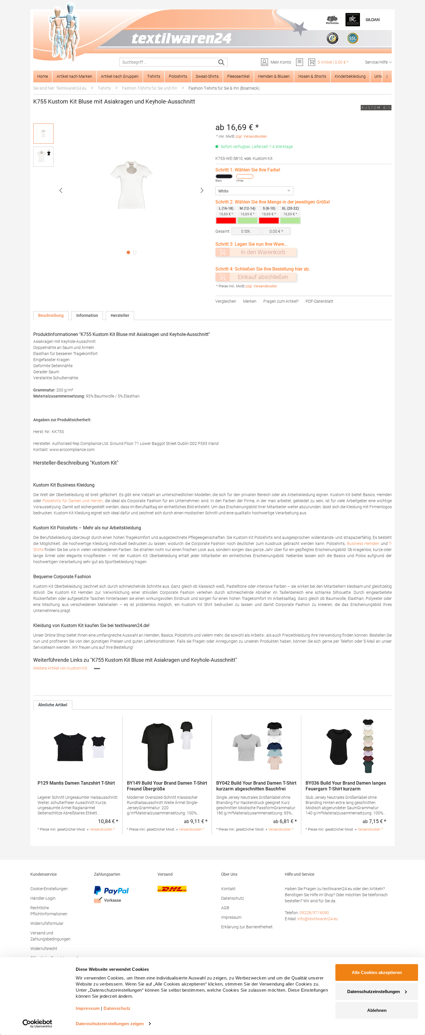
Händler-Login (43, 898)
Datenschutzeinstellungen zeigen (110, 1023)
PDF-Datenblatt (319, 301)
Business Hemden (363, 543)
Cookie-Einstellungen (49, 888)
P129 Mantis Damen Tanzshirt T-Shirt (76, 783)
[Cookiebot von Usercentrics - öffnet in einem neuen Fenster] (37, 1023)
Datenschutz (232, 898)
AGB (225, 907)
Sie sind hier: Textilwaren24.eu (59, 88)
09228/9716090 (314, 912)
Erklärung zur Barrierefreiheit (247, 927)
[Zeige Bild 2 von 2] (134, 252)
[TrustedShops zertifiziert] (332, 38)
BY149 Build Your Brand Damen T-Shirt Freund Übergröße (167, 786)
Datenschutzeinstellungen (373, 991)
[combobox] (167, 62)
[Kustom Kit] (376, 107)
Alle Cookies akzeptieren (377, 972)
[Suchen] (221, 62)
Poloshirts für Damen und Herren (72, 500)
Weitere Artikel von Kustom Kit (60, 668)
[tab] (51, 315)
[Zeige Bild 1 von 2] (128, 252)
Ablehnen (377, 1010)
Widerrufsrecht (43, 948)
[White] (245, 176)
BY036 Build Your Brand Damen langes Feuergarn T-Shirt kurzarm (346, 786)
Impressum (231, 917)
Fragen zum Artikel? (281, 301)
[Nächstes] (202, 190)
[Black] (224, 176)
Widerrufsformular (47, 923)
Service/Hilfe (376, 62)
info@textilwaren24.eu (318, 918)
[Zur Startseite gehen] (212, 32)
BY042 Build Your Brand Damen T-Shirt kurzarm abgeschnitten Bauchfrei (256, 786)
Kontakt (228, 888)
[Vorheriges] (60, 190)
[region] (121, 190)
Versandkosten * (102, 829)
